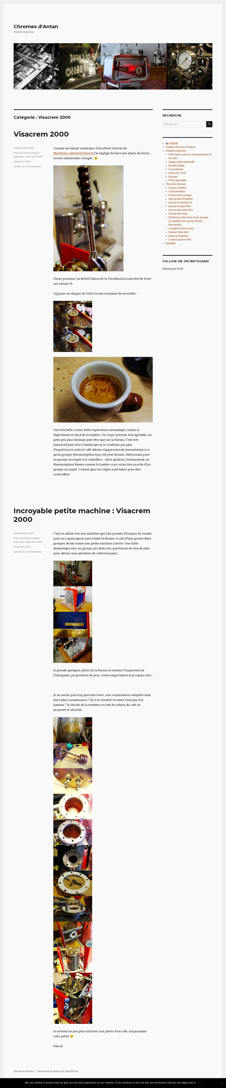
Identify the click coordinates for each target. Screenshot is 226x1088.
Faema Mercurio (178, 213)
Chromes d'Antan (36, 26)
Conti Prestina (176, 191)
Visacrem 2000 (41, 134)
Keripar (172, 176)
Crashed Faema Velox (181, 228)
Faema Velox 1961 (178, 232)
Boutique (171, 243)
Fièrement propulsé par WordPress (57, 1071)
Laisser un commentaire (27, 166)
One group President (180, 198)
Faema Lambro (177, 187)
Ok (199, 1082)
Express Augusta (178, 235)
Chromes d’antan (176, 184)
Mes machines (22, 152)
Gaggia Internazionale (181, 161)
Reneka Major (176, 165)
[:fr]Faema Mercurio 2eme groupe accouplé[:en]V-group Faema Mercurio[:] (188, 221)
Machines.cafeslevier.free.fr (73, 153)
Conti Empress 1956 (179, 239)
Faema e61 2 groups (180, 195)
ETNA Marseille (177, 180)
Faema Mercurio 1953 (180, 210)
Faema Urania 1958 (179, 206)
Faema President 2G (180, 202)
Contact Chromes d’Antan (180, 147)
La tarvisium (175, 169)
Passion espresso (176, 150)
